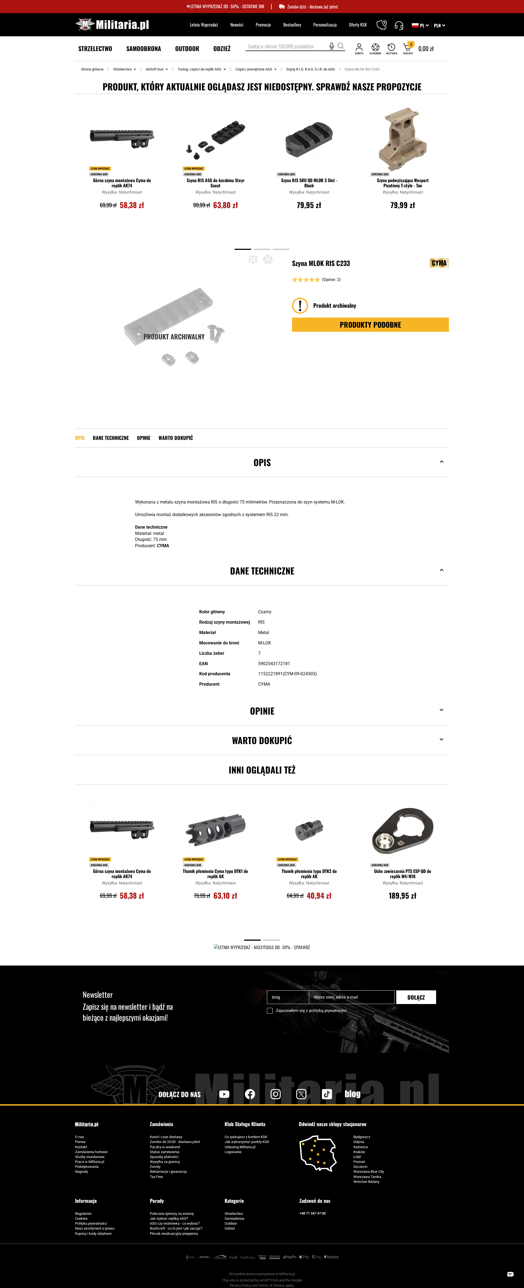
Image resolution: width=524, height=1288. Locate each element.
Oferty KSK (358, 24)
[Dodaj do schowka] (267, 259)
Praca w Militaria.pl (89, 1162)
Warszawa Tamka (367, 1177)
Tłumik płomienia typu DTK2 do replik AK (309, 874)
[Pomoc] (399, 24)
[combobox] (295, 46)
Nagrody (81, 1171)
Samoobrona (234, 1218)
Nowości (236, 24)
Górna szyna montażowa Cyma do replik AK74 (122, 183)
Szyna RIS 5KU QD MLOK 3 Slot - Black (309, 183)
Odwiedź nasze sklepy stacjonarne (332, 1124)
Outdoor (231, 1223)
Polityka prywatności (91, 1223)
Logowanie (233, 1152)
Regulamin (83, 1214)
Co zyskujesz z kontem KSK (246, 1137)
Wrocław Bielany (366, 1182)
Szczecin (360, 1167)
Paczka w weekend (165, 1147)
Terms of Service (271, 1285)
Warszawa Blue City (368, 1171)
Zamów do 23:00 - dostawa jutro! (175, 1142)
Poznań (359, 1162)
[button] (439, 25)
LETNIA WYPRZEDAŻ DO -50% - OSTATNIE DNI (227, 6)
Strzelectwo (122, 69)
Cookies (81, 1218)
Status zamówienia (164, 1152)
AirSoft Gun (154, 69)
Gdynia (358, 1142)
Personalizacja (325, 24)
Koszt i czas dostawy (166, 1137)
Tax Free (156, 1177)
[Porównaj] (253, 259)
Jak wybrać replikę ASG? (169, 1218)
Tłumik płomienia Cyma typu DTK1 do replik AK (215, 874)
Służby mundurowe (90, 1157)
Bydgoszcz (361, 1137)
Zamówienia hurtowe (91, 1152)
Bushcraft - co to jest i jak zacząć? (176, 1228)
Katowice (360, 1147)
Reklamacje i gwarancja (168, 1171)
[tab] (262, 470)
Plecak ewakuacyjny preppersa (174, 1233)
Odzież (230, 1228)
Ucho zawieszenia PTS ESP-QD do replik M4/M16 (402, 874)
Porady (157, 1200)
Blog (352, 1094)
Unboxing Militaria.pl (240, 1147)
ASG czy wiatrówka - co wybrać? (175, 1223)
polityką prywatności (328, 1010)
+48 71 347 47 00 (312, 1213)
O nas (79, 1137)
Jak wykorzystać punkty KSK (247, 1142)
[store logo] (112, 24)
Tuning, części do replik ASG (199, 69)
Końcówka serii (99, 174)
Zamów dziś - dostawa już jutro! (312, 7)
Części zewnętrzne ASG (254, 69)
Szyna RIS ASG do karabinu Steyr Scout (216, 183)
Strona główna (92, 69)
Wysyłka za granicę (165, 1162)
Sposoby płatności (164, 1157)
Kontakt (81, 1147)
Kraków (359, 1152)
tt (318, 1094)
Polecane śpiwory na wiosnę (172, 1214)
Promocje (263, 24)
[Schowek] (375, 48)
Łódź (357, 1157)
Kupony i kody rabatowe (93, 1233)
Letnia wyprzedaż (100, 168)
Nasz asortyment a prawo (94, 1228)
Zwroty (155, 1167)
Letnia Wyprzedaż (204, 24)
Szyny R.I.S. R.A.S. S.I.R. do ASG (310, 69)
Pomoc (80, 1142)
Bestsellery (292, 24)
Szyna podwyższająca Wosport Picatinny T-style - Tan (403, 183)
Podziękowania (87, 1167)
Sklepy (385, 21)
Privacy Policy (240, 1285)
